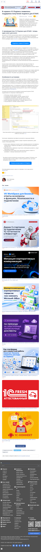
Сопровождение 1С (20, 487)
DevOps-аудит (6, 504)
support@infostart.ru (33, 530)
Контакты (16, 528)
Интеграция (5, 496)
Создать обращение (34, 533)
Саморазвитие (19, 484)
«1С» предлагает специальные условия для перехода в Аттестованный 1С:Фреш (19, 408)
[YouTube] (25, 545)
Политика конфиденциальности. (22, 539)
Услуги (17, 495)
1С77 (31, 500)
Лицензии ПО (19, 508)
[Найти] (38, 466)
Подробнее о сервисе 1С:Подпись (20, 43)
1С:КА (31, 487)
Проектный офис (34, 505)
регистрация (21, 455)
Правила (16, 523)
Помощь (16, 525)
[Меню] (2, 2)
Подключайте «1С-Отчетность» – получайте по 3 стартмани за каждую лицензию (20, 247)
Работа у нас (17, 526)
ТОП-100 (5, 477)
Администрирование (7, 494)
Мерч (4, 526)
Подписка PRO (6, 484)
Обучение (32, 469)
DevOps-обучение (7, 502)
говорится (16, 50)
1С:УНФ (31, 489)
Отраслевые (19, 510)
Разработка (5, 491)
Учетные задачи (6, 487)
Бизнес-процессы (20, 474)
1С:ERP (31, 485)
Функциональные (7, 485)
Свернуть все (5, 452)
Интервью (5, 476)
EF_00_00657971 (13, 89)
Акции (17, 490)
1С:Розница (32, 492)
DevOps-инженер (34, 477)
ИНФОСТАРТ (5, 170)
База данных (6, 492)
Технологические (20, 513)
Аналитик (32, 472)
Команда (18, 479)
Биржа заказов (7, 522)
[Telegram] (13, 545)
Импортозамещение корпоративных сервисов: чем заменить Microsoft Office (18, 311)
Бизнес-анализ (19, 472)
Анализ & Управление (19, 469)
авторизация (27, 455)
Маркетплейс (33, 481)
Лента (4, 474)
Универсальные (33, 497)
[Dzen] (22, 545)
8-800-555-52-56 (32, 528)
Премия (4, 479)
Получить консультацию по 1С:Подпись (20, 163)
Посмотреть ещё (20, 446)
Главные (5, 472)
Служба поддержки (33, 518)
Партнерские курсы (34, 479)
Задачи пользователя (8, 489)
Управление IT (19, 480)
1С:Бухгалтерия (33, 483)
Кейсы (17, 497)
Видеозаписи (6, 520)
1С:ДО (31, 495)
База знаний (6, 482)
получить (16, 38)
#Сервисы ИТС (4, 175)
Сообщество (6, 497)
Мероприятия (6, 518)
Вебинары (18, 500)
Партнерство (19, 499)
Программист (33, 471)
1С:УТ (31, 490)
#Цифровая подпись (10, 175)
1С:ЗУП (31, 494)
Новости (5, 471)
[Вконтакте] (16, 545)
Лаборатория (6, 500)
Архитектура (19, 482)
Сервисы (18, 493)
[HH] (19, 545)
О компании (17, 518)
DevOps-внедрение (7, 505)
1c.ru (25, 133)
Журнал (5, 469)
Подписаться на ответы (8, 450)
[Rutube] (28, 545)
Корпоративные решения (20, 504)
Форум (4, 524)
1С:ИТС (18, 492)
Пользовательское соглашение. (7, 539)
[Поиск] (4, 2)
